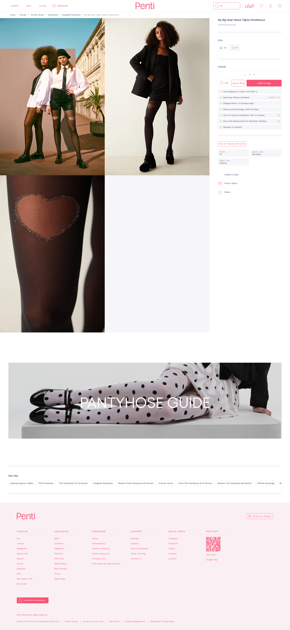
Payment (135, 538)
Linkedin (172, 558)
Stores (95, 538)
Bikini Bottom (60, 563)
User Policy (114, 621)
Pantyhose (53, 15)
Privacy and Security (93, 621)
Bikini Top (59, 558)
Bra (18, 538)
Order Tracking (138, 553)
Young (42, 6)
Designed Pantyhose (71, 15)
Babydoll (21, 569)
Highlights (61, 531)
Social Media (176, 531)
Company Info (99, 558)
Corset (20, 563)
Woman (15, 6)
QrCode (213, 544)
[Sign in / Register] (271, 6)
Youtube (172, 553)
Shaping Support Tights (21, 483)
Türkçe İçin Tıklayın (261, 516)
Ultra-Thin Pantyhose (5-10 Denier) (195, 483)
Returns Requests (139, 548)
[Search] (217, 6)
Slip (19, 574)
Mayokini (58, 553)
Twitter (171, 548)
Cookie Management (135, 621)
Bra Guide (22, 584)
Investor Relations (101, 548)
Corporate (99, 531)
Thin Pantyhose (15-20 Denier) (73, 483)
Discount (62, 6)
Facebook (173, 543)
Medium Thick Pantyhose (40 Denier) (136, 483)
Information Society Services (106, 563)
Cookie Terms (71, 621)
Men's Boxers (60, 569)
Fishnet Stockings (265, 483)
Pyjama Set (22, 553)
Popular (22, 531)
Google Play (212, 559)
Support (136, 531)
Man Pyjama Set (24, 579)
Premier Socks (166, 483)
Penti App (212, 531)
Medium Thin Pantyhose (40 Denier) (235, 483)
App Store (211, 554)
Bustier (20, 558)
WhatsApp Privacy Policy (162, 621)
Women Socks (37, 15)
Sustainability (98, 543)
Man (28, 6)
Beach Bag (59, 579)
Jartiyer (20, 543)
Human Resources (101, 553)
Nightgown (22, 548)
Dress (57, 574)
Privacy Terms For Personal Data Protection (38, 621)
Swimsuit (58, 543)
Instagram (173, 538)
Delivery (135, 543)
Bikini (57, 538)
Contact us (136, 558)
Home (12, 15)
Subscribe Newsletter (34, 600)
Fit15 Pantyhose (46, 483)
